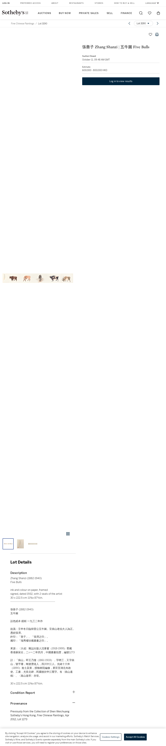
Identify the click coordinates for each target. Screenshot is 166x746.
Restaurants (76, 3)
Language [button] (150, 3)
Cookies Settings (110, 737)
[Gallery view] (68, 534)
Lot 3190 (42, 23)
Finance (126, 13)
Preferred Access (30, 3)
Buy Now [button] (65, 13)
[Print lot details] (157, 34)
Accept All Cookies (135, 737)
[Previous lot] (129, 23)
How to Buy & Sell (124, 3)
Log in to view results (120, 81)
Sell (110, 13)
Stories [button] (99, 3)
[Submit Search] (140, 13)
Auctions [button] (44, 13)
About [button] (54, 3)
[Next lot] (157, 23)
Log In (6, 3)
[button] (38, 278)
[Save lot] (150, 34)
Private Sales (89, 13)
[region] (83, 737)
